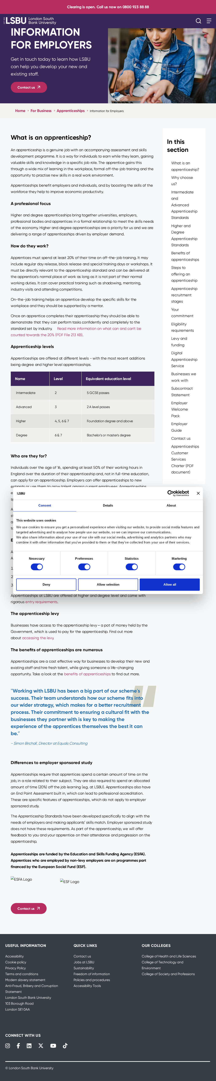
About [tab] (171, 505)
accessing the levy (37, 638)
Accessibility (14, 956)
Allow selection (108, 584)
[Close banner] (198, 493)
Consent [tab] (44, 505)
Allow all (169, 584)
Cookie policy (15, 962)
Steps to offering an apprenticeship (184, 274)
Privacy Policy (15, 968)
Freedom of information (92, 974)
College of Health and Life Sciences (169, 956)
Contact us (26, 87)
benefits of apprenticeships (87, 674)
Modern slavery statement (25, 980)
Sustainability (84, 968)
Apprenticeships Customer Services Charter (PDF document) (185, 459)
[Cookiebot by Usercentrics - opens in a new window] (170, 493)
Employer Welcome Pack (179, 409)
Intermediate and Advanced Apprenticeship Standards (184, 205)
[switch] (84, 566)
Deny (46, 584)
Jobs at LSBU (84, 962)
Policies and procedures (92, 980)
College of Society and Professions (168, 974)
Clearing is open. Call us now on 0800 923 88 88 (108, 6)
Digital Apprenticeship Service (184, 359)
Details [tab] (108, 505)
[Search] (199, 21)
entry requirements (41, 602)
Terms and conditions (21, 974)
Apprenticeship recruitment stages (184, 295)
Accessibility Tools (87, 986)
